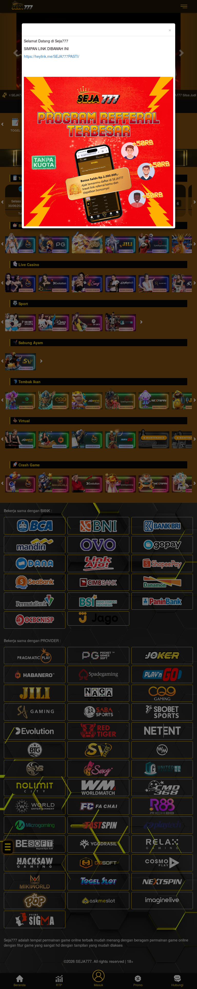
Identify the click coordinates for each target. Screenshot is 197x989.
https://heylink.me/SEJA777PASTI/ (51, 56)
